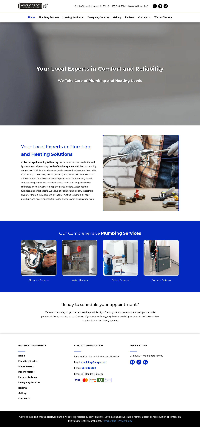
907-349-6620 (89, 367)
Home (31, 17)
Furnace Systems (27, 377)
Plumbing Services (49, 17)
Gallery (117, 17)
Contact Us (144, 17)
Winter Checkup (163, 17)
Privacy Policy (125, 420)
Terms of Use (109, 420)
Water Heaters (26, 366)
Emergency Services (98, 17)
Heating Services (72, 17)
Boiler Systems (26, 371)
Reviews (129, 17)
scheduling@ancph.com (93, 362)
